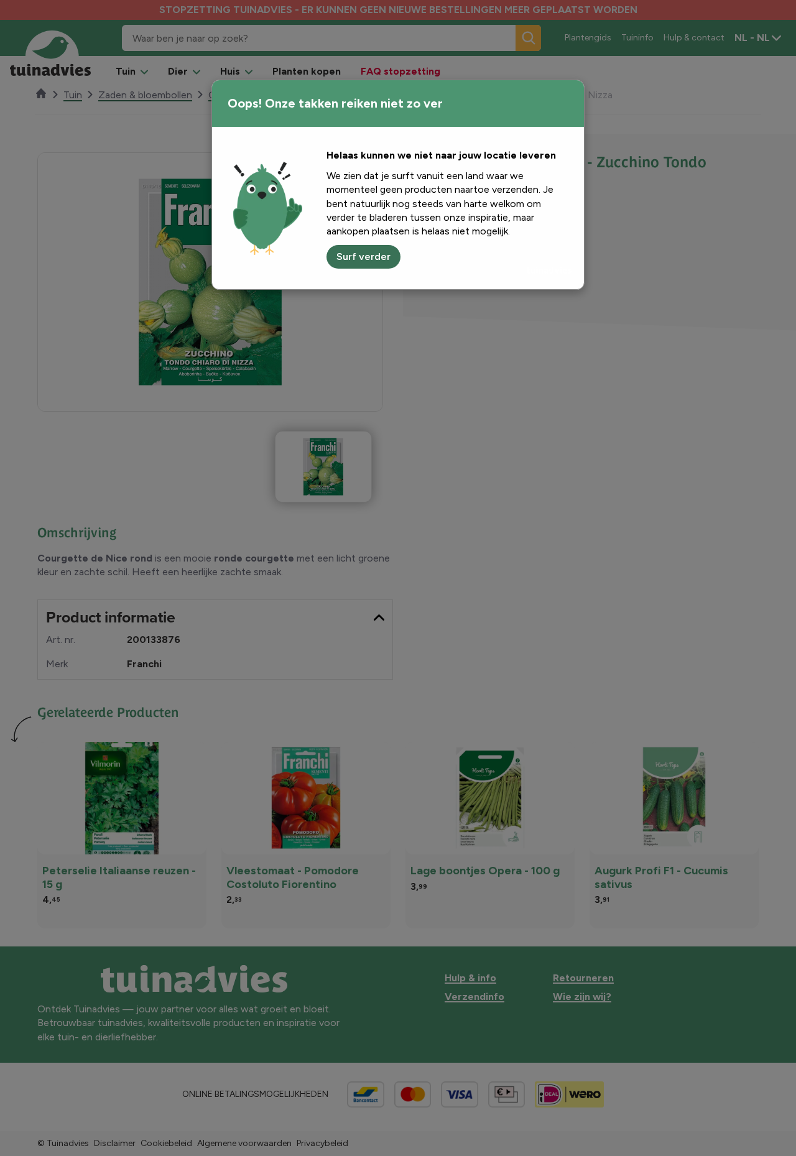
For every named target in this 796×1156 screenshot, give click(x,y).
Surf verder (363, 256)
